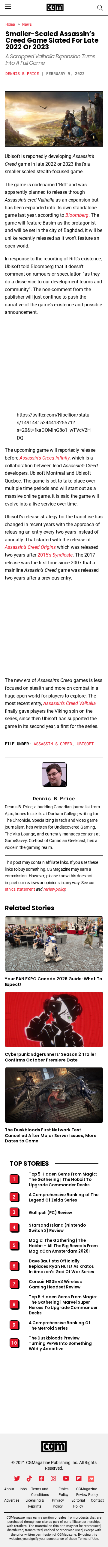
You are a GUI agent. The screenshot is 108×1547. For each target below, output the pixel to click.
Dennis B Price (22, 73)
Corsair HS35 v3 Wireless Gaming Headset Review (55, 1284)
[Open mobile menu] (8, 6)
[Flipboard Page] (79, 1478)
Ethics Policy (63, 1492)
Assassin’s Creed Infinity (45, 458)
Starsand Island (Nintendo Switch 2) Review (57, 1228)
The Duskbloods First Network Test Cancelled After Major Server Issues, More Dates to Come (51, 1135)
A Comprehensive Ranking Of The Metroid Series (59, 1325)
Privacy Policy (58, 1503)
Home (10, 24)
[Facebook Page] (41, 1478)
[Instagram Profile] (53, 1478)
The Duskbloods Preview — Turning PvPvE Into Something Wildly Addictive (60, 1344)
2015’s (55, 555)
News (27, 24)
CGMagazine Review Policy (87, 1492)
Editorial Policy (78, 1503)
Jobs (23, 1489)
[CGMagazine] (54, 1447)
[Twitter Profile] (17, 1478)
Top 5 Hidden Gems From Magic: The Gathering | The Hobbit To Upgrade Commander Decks (63, 1180)
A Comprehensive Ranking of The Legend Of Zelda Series (63, 1197)
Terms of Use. (88, 1539)
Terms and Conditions (40, 1492)
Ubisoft (85, 743)
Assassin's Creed (53, 743)
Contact (97, 1500)
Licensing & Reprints (35, 1503)
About (9, 1489)
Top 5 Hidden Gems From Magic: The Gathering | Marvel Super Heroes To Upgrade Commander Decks (63, 1305)
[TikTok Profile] (29, 1478)
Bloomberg (76, 215)
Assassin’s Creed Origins (30, 547)
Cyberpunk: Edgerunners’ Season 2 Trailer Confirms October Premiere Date (50, 1057)
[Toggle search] (100, 8)
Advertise (11, 1500)
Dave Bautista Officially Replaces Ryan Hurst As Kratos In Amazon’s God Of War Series (61, 1267)
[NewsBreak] (91, 1479)
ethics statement (20, 889)
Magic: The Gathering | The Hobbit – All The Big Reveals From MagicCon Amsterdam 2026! (63, 1246)
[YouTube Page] (66, 1478)
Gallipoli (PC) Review (50, 1213)
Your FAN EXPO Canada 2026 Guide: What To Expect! (53, 981)
